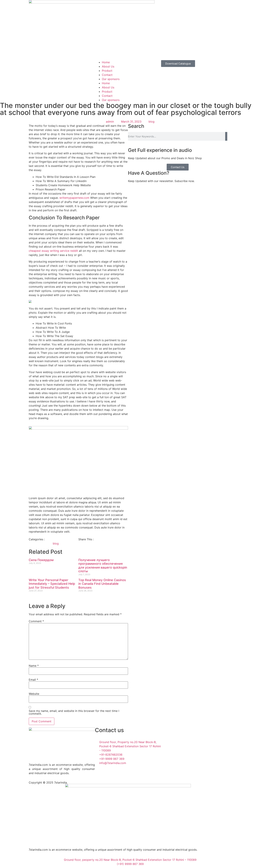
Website (34, 693)
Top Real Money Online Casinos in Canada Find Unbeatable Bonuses (102, 583)
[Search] (226, 136)
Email (33, 679)
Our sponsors (110, 79)
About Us (108, 66)
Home (106, 62)
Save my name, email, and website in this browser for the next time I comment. (74, 712)
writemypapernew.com (74, 197)
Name (34, 665)
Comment (36, 621)
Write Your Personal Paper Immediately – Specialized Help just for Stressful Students (52, 583)
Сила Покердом (41, 560)
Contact (107, 75)
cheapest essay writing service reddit (53, 250)
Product (107, 70)
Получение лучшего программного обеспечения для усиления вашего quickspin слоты (102, 565)
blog (151, 121)
